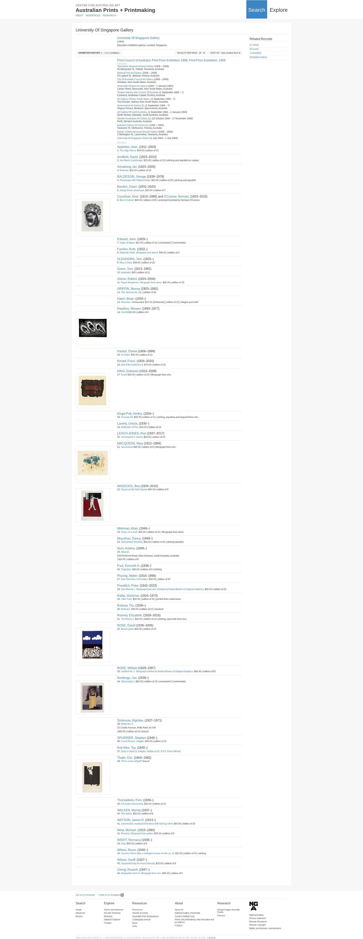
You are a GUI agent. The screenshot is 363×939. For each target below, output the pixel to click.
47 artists (254, 45)
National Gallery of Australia (187, 913)
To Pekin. (125, 355)
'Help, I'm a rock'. (129, 532)
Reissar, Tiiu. (126, 605)
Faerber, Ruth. (126, 249)
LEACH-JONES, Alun (131, 433)
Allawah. (125, 552)
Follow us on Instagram (110, 895)
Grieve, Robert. (127, 278)
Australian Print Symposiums (145, 916)
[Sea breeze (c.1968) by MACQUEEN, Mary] (93, 463)
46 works (254, 49)
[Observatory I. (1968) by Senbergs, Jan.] (93, 697)
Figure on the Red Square (134, 489)
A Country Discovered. (132, 803)
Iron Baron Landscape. (131, 160)
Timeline (108, 923)
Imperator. (126, 272)
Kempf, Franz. (126, 361)
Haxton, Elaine (127, 351)
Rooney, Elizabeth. (130, 615)
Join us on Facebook (85, 895)
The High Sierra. (128, 150)
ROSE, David (126, 625)
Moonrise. (126, 302)
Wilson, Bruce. (127, 850)
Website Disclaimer (258, 921)
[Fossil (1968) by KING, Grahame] (93, 390)
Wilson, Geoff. (126, 859)
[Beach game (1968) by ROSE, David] (93, 645)
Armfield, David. (128, 156)
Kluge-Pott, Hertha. (130, 413)
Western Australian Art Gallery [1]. (134, 118)
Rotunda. (124, 170)
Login (212, 938)
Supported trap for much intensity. (138, 863)
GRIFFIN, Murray (128, 288)
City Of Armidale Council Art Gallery (135, 79)
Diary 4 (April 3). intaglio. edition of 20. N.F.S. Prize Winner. (151, 751)
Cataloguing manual (141, 919)
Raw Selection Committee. (134, 579)
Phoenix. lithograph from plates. (137, 833)
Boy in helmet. (127, 200)
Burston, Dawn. (127, 186)
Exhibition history (258, 57)
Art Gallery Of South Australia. (132, 112)
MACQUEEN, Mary (130, 443)
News (135, 923)
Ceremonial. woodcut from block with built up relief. (147, 823)
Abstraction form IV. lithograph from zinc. (141, 873)
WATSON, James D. (130, 820)
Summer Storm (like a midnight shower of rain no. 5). (148, 853)
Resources (93, 15)
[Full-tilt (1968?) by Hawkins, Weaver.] (93, 328)
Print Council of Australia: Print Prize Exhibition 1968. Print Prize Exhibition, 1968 (171, 60)
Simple (79, 910)
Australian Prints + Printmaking (115, 10)
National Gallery (256, 915)
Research (109, 15)
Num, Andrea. (126, 548)
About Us (179, 910)
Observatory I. (128, 681)
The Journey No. (129, 292)
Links (134, 926)
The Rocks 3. (127, 619)
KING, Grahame (128, 371)
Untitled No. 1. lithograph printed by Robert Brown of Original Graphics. (157, 671)
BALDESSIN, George (131, 176)
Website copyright (257, 925)
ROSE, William (127, 668)
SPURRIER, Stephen (131, 737)
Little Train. (126, 599)
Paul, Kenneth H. (128, 565)
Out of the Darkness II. (132, 364)
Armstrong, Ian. (127, 166)
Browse (79, 916)
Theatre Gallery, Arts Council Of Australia (138, 92)
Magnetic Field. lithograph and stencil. (139, 252)
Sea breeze (127, 447)
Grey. (123, 843)
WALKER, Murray (129, 810)
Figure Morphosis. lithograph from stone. (141, 282)
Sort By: (215, 53)
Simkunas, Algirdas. (130, 720)
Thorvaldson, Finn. (129, 800)
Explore (279, 10)
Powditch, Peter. (128, 585)
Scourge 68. (127, 417)
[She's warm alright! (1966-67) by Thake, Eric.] (93, 777)
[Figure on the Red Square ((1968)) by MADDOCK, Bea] (93, 505)
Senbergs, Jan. (127, 677)
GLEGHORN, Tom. (130, 259)
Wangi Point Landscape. (132, 190)
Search (256, 10)
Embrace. (126, 609)
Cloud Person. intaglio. (132, 741)
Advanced (80, 913)
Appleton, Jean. (127, 146)
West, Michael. (127, 830)
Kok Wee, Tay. (126, 747)
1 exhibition (255, 53)
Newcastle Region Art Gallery (132, 86)
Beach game (127, 629)
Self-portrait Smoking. (132, 542)
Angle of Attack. (127, 242)
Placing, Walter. (127, 575)
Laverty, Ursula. (127, 423)
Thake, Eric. (125, 757)
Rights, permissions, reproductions (265, 928)
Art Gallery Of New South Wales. (133, 99)
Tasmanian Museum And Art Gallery (135, 66)
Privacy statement (257, 918)
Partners (221, 915)
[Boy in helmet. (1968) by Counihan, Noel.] (93, 216)
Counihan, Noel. (128, 196)
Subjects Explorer (112, 919)
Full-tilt (124, 312)
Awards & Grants (140, 913)
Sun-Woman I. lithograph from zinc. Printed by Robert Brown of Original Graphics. (162, 589)
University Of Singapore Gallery (138, 38)
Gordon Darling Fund (184, 916)
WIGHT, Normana (129, 839)
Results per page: (187, 53)
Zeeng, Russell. (127, 869)
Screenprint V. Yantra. (132, 437)
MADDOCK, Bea (128, 486)
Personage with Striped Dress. (135, 180)
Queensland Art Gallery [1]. (131, 105)
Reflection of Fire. (130, 427)
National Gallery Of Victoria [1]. (133, 125)
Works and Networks (113, 910)
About (79, 15)
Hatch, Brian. (126, 298)
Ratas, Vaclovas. (128, 595)
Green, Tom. (125, 268)
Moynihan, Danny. (129, 538)
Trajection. (126, 569)
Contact (178, 925)
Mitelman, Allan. (128, 528)
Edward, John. (127, 239)
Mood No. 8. (127, 724)
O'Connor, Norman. (176, 196)
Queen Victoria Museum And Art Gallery (137, 131)
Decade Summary (112, 913)
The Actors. (126, 813)
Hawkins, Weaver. (129, 308)
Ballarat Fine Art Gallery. (129, 73)
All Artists (108, 916)
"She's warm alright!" (131, 761)
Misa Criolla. (126, 262)
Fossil (124, 374)
